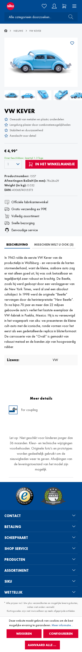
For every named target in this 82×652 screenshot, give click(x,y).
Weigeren (24, 634)
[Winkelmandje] (64, 6)
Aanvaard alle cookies (44, 645)
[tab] (17, 244)
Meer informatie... (62, 625)
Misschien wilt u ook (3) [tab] (53, 244)
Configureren (61, 634)
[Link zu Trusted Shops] (24, 496)
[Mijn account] (54, 6)
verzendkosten (40, 603)
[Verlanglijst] (44, 6)
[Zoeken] (69, 16)
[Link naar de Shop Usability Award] (53, 496)
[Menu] (73, 6)
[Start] (5, 31)
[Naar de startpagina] (13, 6)
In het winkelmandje (54, 164)
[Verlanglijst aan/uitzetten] (72, 43)
